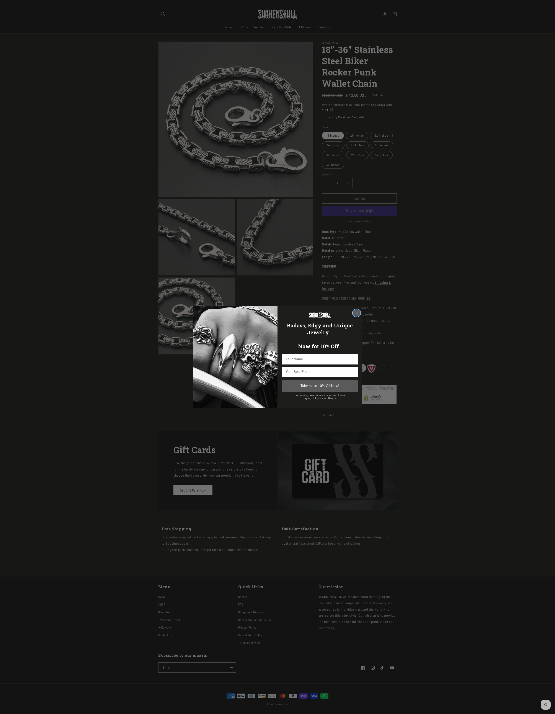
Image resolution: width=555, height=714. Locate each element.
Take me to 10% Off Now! (319, 386)
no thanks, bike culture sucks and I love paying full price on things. (320, 397)
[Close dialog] (356, 313)
